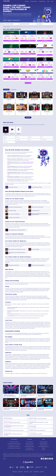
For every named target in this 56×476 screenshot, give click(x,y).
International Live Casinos (29, 449)
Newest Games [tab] (14, 89)
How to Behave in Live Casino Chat (14, 446)
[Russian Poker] (47, 109)
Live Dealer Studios (42, 1)
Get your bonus (11, 40)
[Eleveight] (30, 467)
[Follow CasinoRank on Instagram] (44, 459)
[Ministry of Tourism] (11, 467)
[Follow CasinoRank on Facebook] (41, 459)
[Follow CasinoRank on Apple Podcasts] (52, 459)
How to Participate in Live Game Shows (13, 448)
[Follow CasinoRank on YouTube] (48, 459)
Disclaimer (43, 448)
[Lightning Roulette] (34, 97)
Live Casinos (27, 1)
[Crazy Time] (9, 97)
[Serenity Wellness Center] (39, 467)
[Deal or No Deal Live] (47, 97)
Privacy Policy (22, 474)
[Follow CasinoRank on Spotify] (50, 459)
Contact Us (43, 449)
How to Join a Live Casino (14, 441)
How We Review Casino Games (43, 446)
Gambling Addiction (29, 448)
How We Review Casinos (44, 443)
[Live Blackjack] (22, 97)
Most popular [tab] (7, 89)
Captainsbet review (28, 55)
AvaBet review (11, 55)
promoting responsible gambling (21, 333)
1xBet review (28, 42)
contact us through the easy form (27, 373)
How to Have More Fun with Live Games (14, 443)
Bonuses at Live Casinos (30, 443)
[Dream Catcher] (9, 109)
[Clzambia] (22, 467)
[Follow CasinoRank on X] (46, 459)
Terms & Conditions (34, 474)
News (52, 1)
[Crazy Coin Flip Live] (22, 109)
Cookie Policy (11, 474)
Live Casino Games (34, 1)
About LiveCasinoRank (43, 441)
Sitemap (45, 474)
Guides (48, 1)
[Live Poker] (34, 109)
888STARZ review (44, 42)
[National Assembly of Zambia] (17, 467)
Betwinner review (11, 42)
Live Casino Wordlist (29, 441)
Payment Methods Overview (29, 446)
